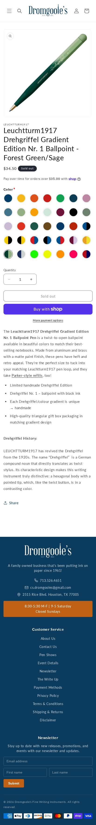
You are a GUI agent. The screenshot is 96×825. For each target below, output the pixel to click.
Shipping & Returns (48, 712)
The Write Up (48, 679)
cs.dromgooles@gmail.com (50, 587)
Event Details (48, 663)
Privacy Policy (48, 696)
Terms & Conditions (48, 704)
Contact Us (48, 647)
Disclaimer (48, 720)
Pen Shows (47, 655)
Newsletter (48, 671)
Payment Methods (48, 687)
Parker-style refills (27, 375)
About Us (48, 638)
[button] (9, 11)
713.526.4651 (51, 580)
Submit (13, 783)
